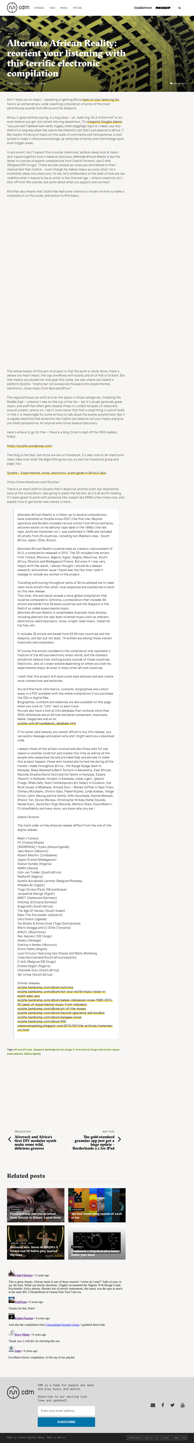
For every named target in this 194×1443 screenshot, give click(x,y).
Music (64, 7)
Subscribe (66, 1422)
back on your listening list (100, 99)
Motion (77, 7)
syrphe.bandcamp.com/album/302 (41, 1021)
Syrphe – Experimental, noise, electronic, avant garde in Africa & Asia (56, 473)
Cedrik (86, 1049)
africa (18, 1049)
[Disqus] (66, 1316)
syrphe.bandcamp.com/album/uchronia (45, 987)
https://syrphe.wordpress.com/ (29, 446)
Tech (52, 7)
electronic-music (109, 1049)
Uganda (37, 1053)
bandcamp (50, 1049)
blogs (68, 1049)
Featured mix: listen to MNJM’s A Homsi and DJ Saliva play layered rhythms (34, 1251)
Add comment (179, 83)
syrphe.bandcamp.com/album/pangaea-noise (49, 1017)
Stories (39, 7)
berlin (60, 1049)
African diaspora (33, 1049)
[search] (179, 8)
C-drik (77, 1049)
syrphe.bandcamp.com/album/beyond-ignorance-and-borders (61, 1013)
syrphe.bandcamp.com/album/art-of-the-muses (51, 1008)
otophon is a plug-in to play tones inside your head (95, 1253)
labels (28, 1053)
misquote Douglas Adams (104, 122)
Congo (94, 1049)
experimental (15, 1053)
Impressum (134, 1437)
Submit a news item (174, 1437)
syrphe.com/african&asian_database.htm (46, 723)
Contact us (151, 1437)
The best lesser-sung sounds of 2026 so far (96, 1215)
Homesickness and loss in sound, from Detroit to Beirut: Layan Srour (35, 1215)
